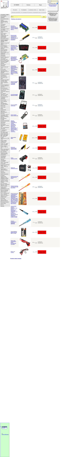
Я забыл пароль (52, 5)
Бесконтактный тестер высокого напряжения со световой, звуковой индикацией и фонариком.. (14, 37)
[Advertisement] (3, 225)
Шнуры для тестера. (13, 252)
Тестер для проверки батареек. (14, 168)
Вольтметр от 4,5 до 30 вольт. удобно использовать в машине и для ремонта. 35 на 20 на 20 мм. (14, 47)
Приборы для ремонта (16, 19)
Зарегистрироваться (53, 4)
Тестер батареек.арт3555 (14, 158)
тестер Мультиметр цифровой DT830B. (14, 95)
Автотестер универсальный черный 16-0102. (14, 148)
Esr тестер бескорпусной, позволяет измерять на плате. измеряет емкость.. (14, 27)
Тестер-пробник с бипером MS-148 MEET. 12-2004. (14, 232)
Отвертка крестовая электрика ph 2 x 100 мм (14, 177)
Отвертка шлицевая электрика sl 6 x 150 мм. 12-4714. (14, 187)
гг (0, 426)
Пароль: (49, 2)
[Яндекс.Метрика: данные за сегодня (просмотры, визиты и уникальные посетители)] (5, 434)
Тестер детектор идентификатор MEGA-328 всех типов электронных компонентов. (14, 58)
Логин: (49, 0)
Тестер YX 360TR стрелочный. (14, 105)
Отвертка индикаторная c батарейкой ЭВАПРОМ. (13, 222)
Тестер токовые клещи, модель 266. (14, 115)
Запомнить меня (52, 3)
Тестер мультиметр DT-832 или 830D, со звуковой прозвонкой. (14, 83)
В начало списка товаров (15, 258)
